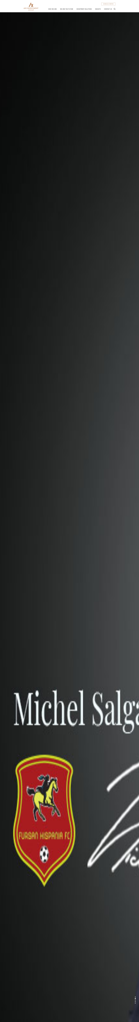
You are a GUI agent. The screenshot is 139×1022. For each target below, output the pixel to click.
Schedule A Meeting (108, 3)
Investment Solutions (84, 9)
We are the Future (66, 9)
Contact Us (108, 9)
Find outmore (28, 520)
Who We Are (52, 9)
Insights (98, 9)
